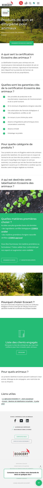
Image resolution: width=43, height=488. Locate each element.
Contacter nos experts (28, 260)
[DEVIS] (21, 3)
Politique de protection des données (21, 468)
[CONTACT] (26, 3)
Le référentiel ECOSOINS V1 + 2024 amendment (17, 399)
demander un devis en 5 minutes (21, 43)
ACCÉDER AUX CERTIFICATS (22, 427)
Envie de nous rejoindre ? (21, 441)
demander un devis (9, 260)
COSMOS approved (15, 238)
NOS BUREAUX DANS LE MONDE (22, 429)
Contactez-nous (21, 436)
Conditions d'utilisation (21, 466)
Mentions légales (21, 463)
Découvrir (21, 352)
